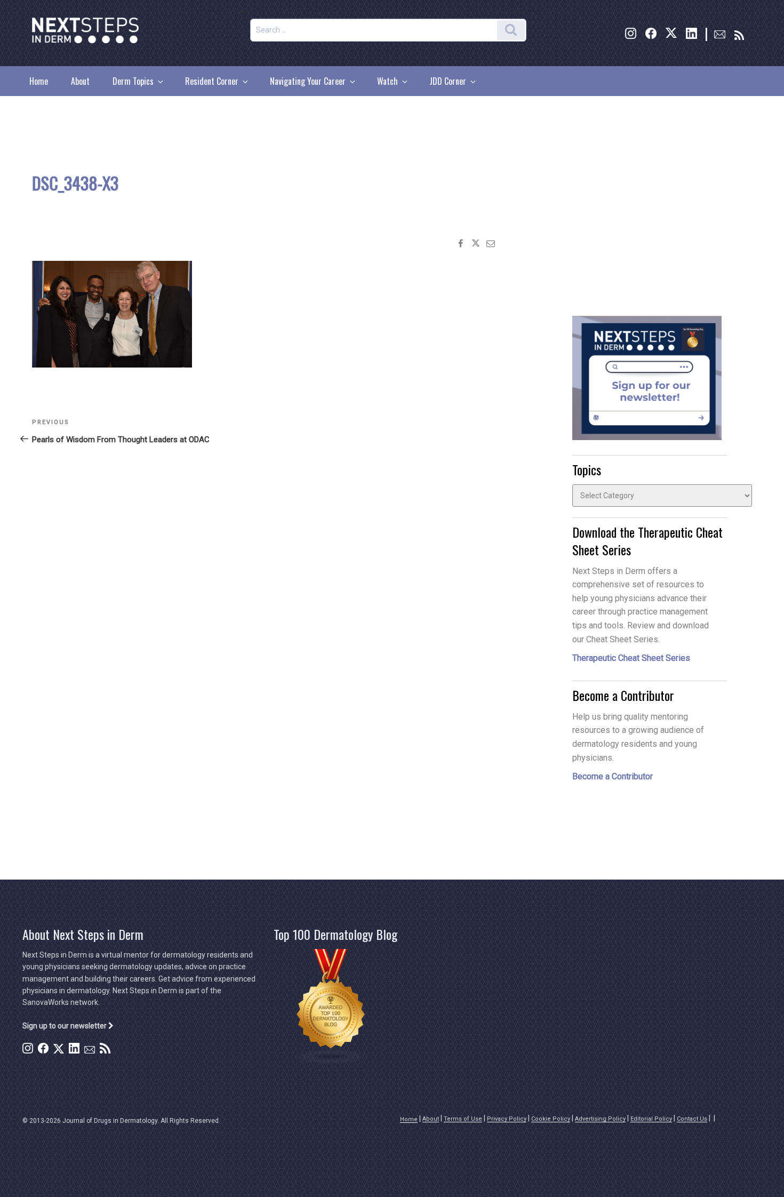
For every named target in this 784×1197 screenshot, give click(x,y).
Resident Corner (211, 81)
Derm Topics (133, 81)
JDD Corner (447, 81)
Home (38, 81)
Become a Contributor (612, 776)
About (80, 81)
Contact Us (692, 1118)
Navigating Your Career (308, 81)
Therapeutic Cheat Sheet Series (631, 658)
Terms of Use (463, 1118)
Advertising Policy (600, 1118)
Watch (387, 81)
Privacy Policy (506, 1118)
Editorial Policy (651, 1118)
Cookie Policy (550, 1118)
